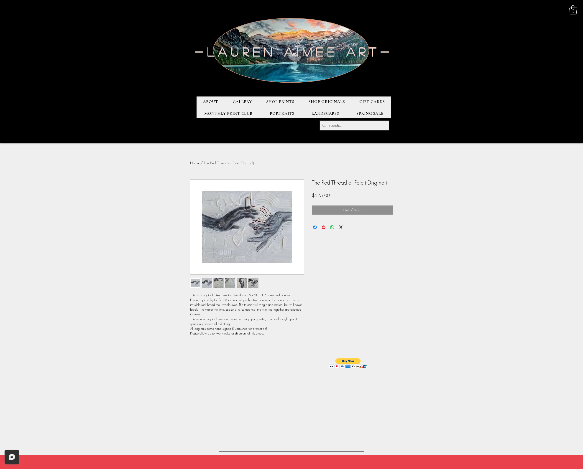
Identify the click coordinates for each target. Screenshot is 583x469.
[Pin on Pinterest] (323, 227)
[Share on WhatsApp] (332, 227)
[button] (573, 9)
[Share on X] (341, 227)
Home (194, 162)
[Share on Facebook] (315, 227)
